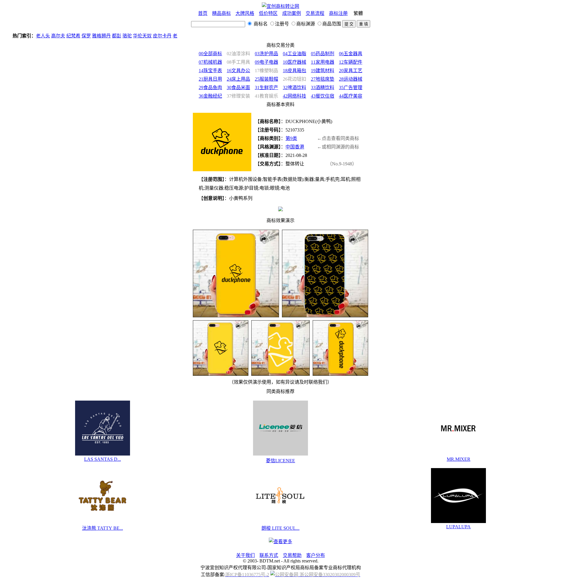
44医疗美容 (350, 96)
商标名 (260, 23)
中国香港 (294, 146)
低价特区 (268, 13)
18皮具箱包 (294, 70)
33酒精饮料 (322, 87)
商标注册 (338, 13)
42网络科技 (294, 96)
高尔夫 (43, 35)
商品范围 (331, 23)
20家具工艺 (350, 70)
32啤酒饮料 (294, 87)
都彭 (101, 35)
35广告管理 (350, 87)
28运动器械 (350, 79)
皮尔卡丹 (147, 35)
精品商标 (221, 13)
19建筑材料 (322, 70)
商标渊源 (305, 23)
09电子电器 (266, 62)
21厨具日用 (210, 79)
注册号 (282, 23)
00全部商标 (210, 53)
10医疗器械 (294, 62)
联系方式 (268, 555)
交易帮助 (292, 555)
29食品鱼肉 (210, 87)
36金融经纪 (210, 96)
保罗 (71, 35)
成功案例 (291, 13)
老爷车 (164, 35)
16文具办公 (238, 70)
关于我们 (245, 555)
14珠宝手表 (210, 70)
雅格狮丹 (86, 35)
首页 (202, 13)
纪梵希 (58, 35)
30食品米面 (238, 87)
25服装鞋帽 (266, 79)
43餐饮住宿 (322, 96)
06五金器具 (350, 53)
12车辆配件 (350, 62)
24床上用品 (238, 79)
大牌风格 (245, 13)
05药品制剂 (322, 53)
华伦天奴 (127, 35)
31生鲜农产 (266, 87)
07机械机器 (210, 62)
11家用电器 (322, 62)
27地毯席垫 (322, 79)
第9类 (291, 138)
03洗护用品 (266, 53)
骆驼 (112, 35)
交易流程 (315, 13)
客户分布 (315, 555)
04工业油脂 (294, 53)
